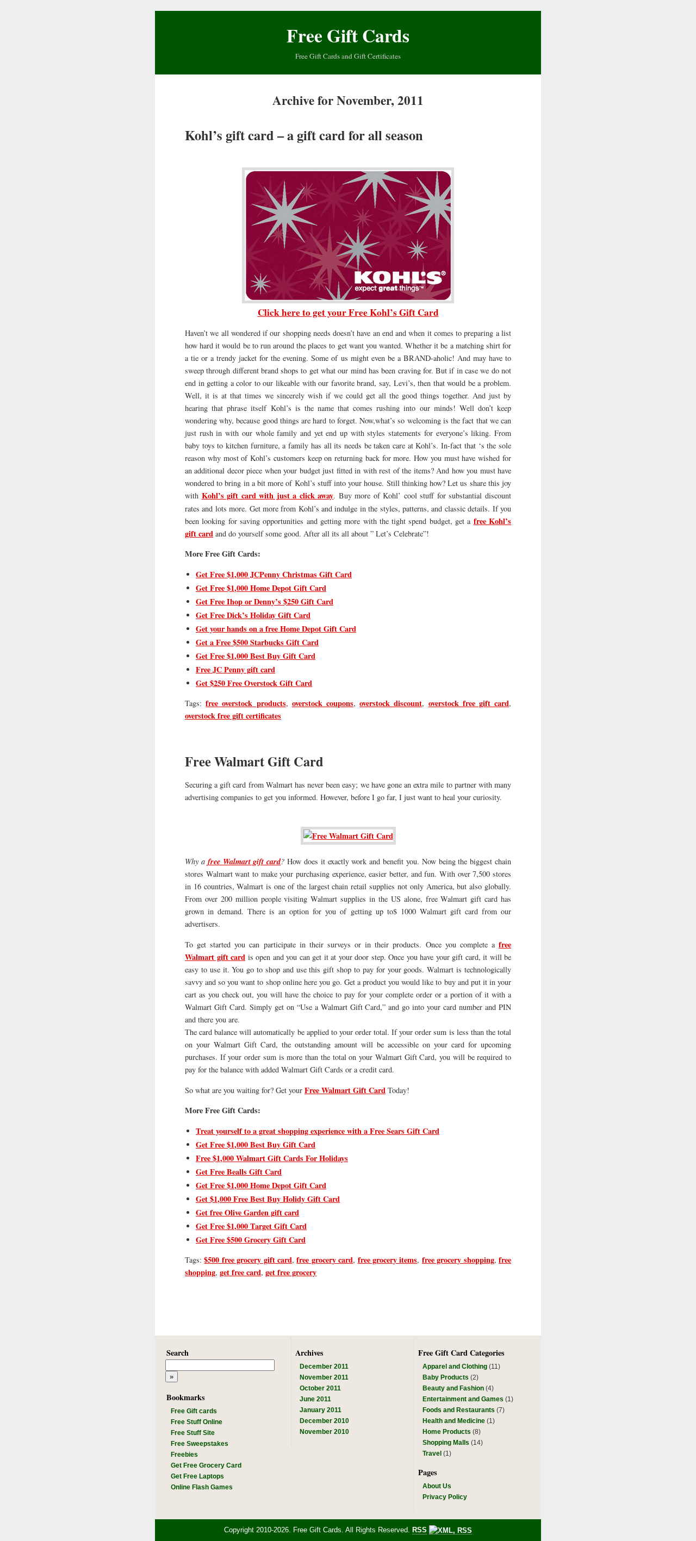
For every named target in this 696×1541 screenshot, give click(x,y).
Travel (432, 1453)
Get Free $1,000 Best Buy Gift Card (255, 656)
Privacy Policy (444, 1497)
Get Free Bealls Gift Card (239, 1171)
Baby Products (445, 1377)
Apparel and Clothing (454, 1366)
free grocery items (388, 1259)
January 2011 (320, 1410)
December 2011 (324, 1366)
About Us (436, 1486)
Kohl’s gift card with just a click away (268, 495)
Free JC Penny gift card (235, 669)
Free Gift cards (194, 1411)
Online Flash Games (202, 1487)
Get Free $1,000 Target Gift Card (251, 1226)
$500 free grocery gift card (248, 1259)
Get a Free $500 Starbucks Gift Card (257, 642)
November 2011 (324, 1377)
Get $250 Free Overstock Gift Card (254, 683)
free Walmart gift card (244, 861)
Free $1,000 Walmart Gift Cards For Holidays (272, 1158)
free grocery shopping (458, 1259)
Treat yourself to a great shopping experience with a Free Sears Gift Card (317, 1131)
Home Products (446, 1432)
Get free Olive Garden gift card (247, 1212)
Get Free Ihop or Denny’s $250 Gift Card (264, 601)
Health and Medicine (453, 1421)
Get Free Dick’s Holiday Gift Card (253, 615)
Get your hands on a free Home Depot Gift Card (276, 628)
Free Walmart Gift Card (254, 761)
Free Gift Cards (348, 35)
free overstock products (245, 703)
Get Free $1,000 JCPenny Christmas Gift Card (274, 574)
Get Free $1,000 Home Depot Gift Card (261, 588)
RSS (419, 1530)
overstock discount (390, 703)
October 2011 (320, 1388)
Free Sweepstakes (199, 1444)
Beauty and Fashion (453, 1388)
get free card (240, 1272)
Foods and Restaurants (458, 1410)
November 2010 (324, 1432)
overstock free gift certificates (233, 715)
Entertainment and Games (463, 1399)
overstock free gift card (468, 703)
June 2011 (315, 1399)
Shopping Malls (445, 1442)
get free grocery (290, 1272)
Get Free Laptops (197, 1476)
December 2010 (324, 1421)
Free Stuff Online (196, 1422)
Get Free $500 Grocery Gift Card (251, 1239)
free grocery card (324, 1259)
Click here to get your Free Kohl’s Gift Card (348, 312)
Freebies (184, 1454)
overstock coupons (322, 703)
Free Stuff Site (193, 1433)
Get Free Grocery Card (206, 1465)
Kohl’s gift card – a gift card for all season (304, 135)
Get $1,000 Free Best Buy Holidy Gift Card (268, 1199)
